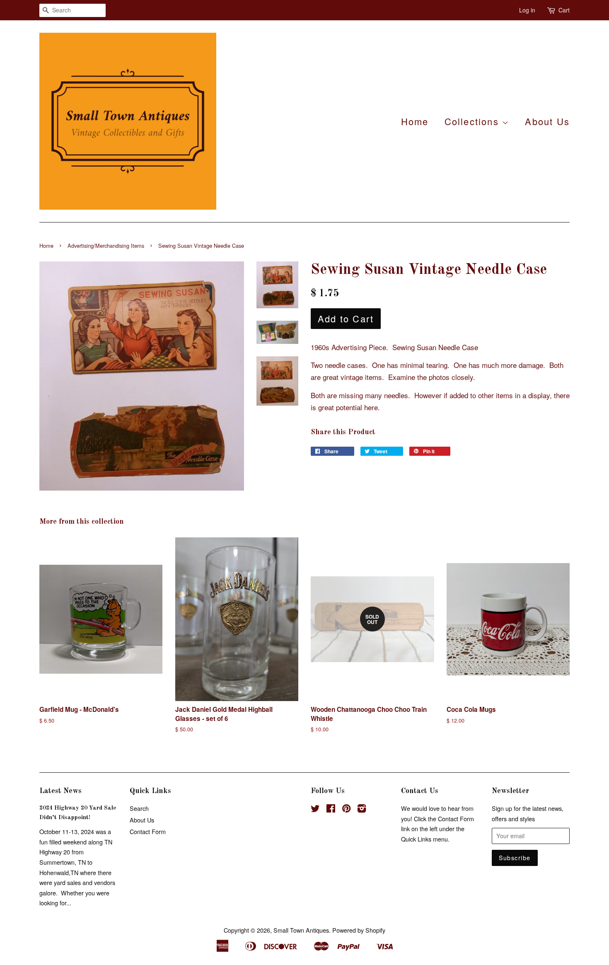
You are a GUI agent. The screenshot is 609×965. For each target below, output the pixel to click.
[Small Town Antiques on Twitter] (315, 809)
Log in (527, 10)
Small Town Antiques (301, 930)
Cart (564, 10)
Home (415, 121)
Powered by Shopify (358, 930)
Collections (473, 121)
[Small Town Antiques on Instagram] (361, 809)
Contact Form (148, 831)
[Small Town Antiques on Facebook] (331, 809)
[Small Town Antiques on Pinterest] (346, 809)
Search (139, 808)
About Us (547, 121)
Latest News (60, 791)
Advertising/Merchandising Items (106, 245)
